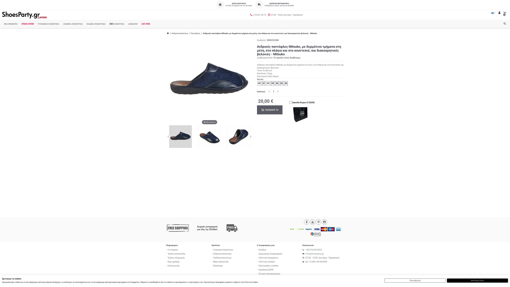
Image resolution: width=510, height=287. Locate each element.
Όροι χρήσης (174, 261)
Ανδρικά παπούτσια (180, 33)
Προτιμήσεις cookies (268, 265)
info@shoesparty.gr (315, 253)
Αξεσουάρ (218, 265)
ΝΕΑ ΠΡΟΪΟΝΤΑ (11, 23)
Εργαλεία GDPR (266, 269)
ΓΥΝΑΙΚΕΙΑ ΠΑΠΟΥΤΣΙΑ (48, 23)
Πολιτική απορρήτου (268, 257)
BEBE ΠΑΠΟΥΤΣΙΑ (117, 23)
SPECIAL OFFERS (28, 23)
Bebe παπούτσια (220, 261)
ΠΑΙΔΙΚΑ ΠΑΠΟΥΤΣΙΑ (96, 23)
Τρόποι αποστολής (176, 253)
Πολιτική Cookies (251, 282)
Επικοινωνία (173, 265)
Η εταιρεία (173, 249)
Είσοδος (262, 249)
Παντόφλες (195, 33)
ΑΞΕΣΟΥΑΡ (133, 23)
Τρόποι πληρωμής (176, 257)
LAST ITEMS (146, 23)
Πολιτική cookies (267, 261)
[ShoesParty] (24, 15)
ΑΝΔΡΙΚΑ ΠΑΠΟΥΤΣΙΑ (73, 23)
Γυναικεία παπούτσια (223, 249)
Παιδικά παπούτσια (222, 257)
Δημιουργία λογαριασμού (270, 253)
